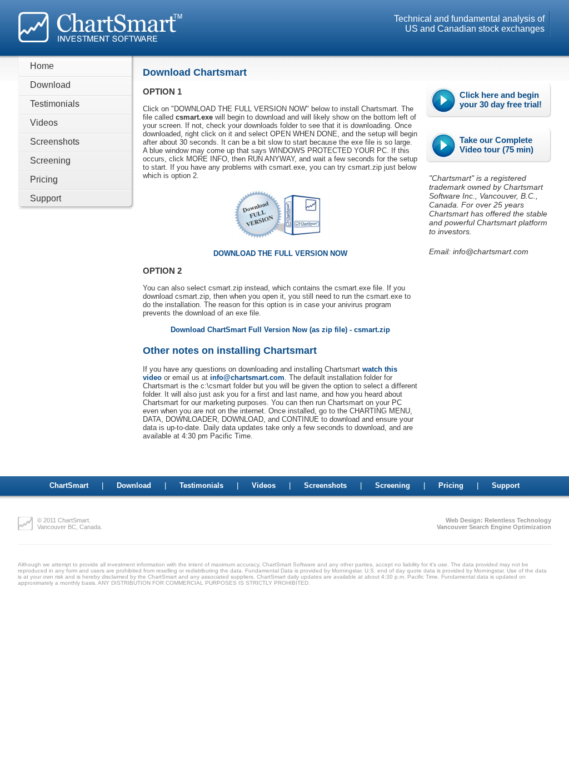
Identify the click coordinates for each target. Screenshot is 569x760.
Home (42, 66)
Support (45, 198)
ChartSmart (68, 485)
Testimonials (54, 103)
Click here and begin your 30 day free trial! (501, 99)
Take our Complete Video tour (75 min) (496, 144)
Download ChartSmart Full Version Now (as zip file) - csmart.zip (280, 329)
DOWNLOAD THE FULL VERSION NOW (280, 253)
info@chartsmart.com (247, 377)
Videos (44, 122)
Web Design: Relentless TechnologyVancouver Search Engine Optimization (494, 523)
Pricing (44, 179)
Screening (50, 160)
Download (50, 85)
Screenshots (54, 141)
